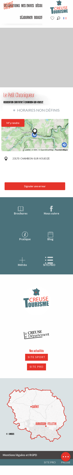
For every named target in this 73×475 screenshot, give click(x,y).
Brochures (21, 213)
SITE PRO (49, 264)
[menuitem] (28, 6)
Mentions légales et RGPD (20, 455)
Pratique (25, 239)
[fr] (65, 18)
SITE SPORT (36, 357)
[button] (58, 18)
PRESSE (65, 462)
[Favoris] (53, 18)
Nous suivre (51, 213)
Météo (22, 264)
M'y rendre (12, 122)
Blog (50, 239)
